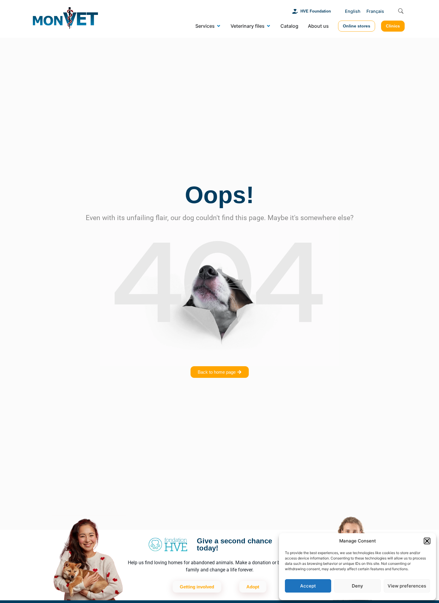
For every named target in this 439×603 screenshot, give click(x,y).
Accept (308, 586)
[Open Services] (218, 26)
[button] (427, 541)
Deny (357, 586)
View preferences (407, 586)
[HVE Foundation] (295, 11)
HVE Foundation (315, 11)
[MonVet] (65, 19)
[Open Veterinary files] (268, 26)
